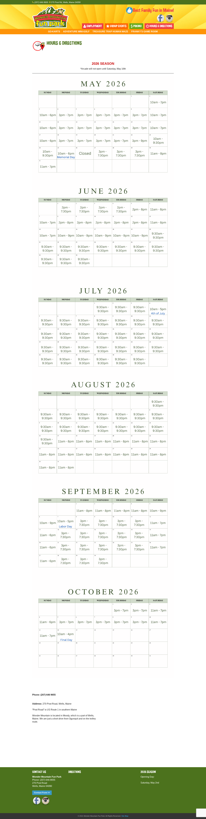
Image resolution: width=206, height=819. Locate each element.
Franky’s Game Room (144, 31)
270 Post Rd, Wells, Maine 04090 (65, 2)
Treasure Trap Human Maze (110, 31)
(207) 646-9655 (41, 2)
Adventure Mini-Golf (76, 31)
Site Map (124, 816)
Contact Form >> (42, 792)
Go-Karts (54, 31)
